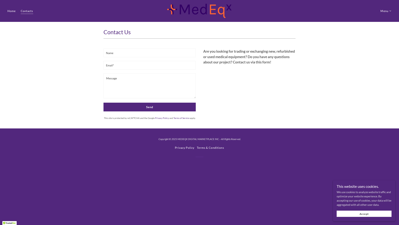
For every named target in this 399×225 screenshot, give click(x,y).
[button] (386, 11)
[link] (199, 10)
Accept (364, 213)
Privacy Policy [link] (162, 118)
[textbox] (149, 53)
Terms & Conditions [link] (210, 147)
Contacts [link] (27, 11)
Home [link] (11, 11)
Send (149, 107)
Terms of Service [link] (181, 118)
